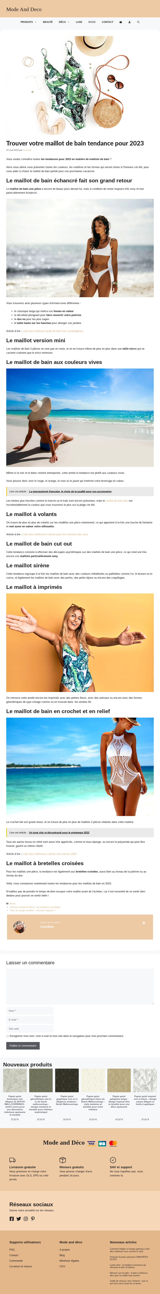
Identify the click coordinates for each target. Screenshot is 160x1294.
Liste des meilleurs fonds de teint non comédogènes (53, 331)
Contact (107, 22)
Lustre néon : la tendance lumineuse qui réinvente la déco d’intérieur (128, 1266)
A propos (65, 1249)
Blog (62, 1255)
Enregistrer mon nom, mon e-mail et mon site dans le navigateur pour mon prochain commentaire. (67, 1036)
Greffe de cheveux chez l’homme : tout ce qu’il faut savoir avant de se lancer (129, 1282)
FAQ (12, 1249)
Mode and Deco (24, 9)
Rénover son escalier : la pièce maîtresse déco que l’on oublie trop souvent (129, 1274)
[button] (138, 22)
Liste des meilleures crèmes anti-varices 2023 (50, 853)
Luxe (79, 22)
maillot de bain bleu (117, 500)
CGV (62, 1266)
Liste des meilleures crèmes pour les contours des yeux (55, 534)
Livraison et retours (20, 1266)
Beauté (48, 22)
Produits (27, 22)
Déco (62, 22)
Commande (16, 1260)
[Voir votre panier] (120, 22)
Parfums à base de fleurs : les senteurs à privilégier (35, 907)
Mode (92, 22)
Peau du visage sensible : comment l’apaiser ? (33, 910)
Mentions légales (69, 1260)
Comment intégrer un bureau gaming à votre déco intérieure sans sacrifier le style (130, 1250)
